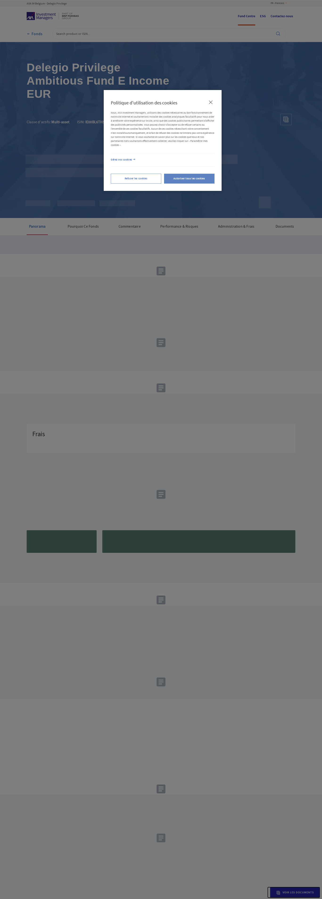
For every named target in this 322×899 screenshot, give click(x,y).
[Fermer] (211, 102)
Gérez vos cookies (121, 159)
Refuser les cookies (136, 178)
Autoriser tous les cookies (189, 178)
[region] (163, 140)
